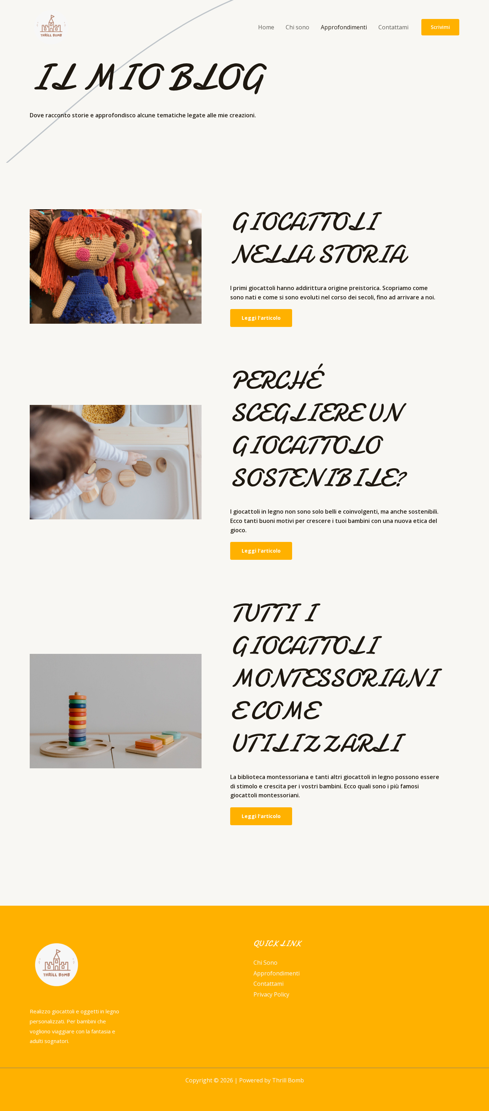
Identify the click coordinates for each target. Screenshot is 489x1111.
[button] (440, 27)
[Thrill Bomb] (51, 26)
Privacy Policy (271, 994)
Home (266, 27)
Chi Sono (265, 962)
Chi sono (297, 27)
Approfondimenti (344, 27)
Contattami (393, 27)
